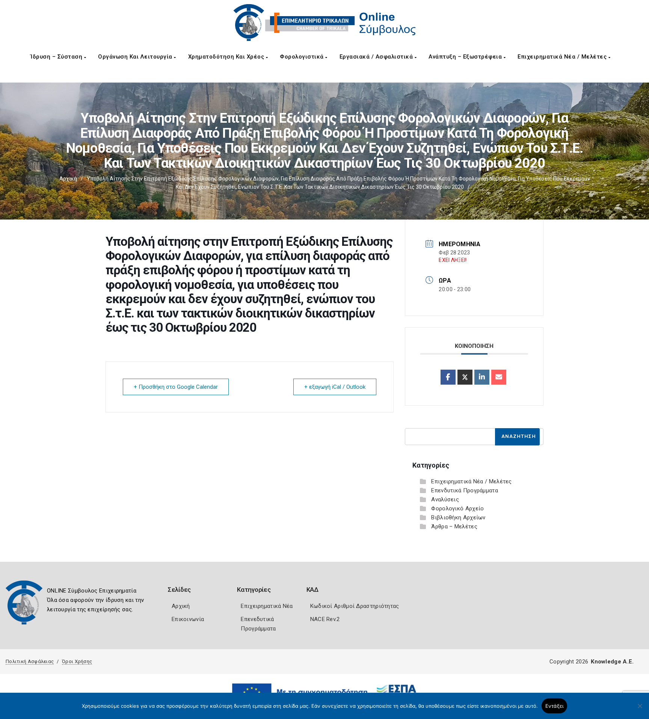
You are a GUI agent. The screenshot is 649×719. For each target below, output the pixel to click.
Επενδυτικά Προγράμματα (464, 490)
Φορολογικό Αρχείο (457, 508)
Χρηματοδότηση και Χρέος (227, 56)
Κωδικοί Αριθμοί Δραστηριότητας (354, 606)
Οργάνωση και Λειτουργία (136, 56)
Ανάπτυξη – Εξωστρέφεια (466, 56)
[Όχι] (639, 709)
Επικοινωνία (188, 619)
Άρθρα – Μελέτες (454, 526)
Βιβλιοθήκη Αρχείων (458, 517)
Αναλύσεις (445, 499)
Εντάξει (554, 706)
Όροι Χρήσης (77, 661)
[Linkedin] (481, 377)
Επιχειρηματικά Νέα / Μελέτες (563, 56)
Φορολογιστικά (302, 56)
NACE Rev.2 (325, 619)
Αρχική (68, 179)
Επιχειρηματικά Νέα (267, 606)
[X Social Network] (464, 377)
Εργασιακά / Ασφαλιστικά (377, 56)
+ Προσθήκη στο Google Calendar (176, 387)
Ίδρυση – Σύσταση (57, 56)
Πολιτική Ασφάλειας (30, 661)
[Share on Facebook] (448, 377)
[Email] (498, 377)
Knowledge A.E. (612, 661)
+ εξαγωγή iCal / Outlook (334, 387)
